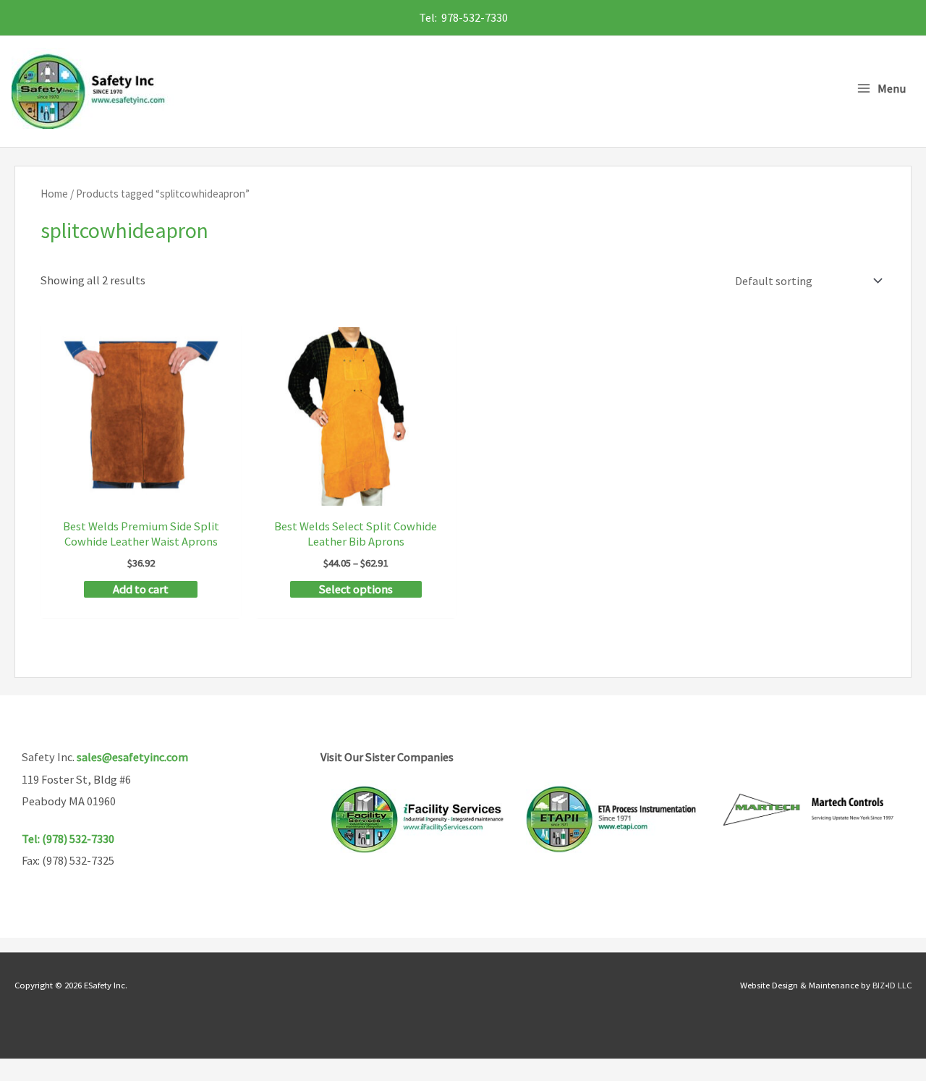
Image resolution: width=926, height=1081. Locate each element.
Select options (356, 589)
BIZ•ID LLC (892, 985)
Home (54, 193)
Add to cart (141, 589)
